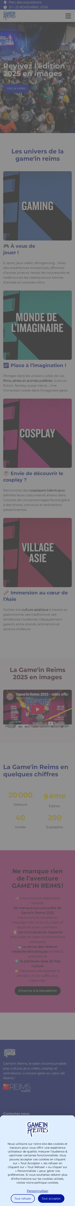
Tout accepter (51, 1198)
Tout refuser (22, 1198)
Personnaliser (37, 1191)
